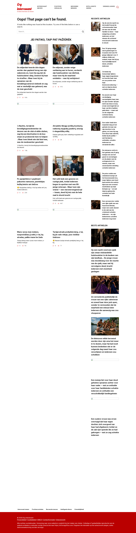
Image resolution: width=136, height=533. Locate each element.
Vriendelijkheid (109, 6)
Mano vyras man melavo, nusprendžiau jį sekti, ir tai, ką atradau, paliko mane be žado (30, 235)
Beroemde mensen (52, 509)
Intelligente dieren (66, 509)
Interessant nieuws (23, 509)
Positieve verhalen (37, 509)
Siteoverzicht (60, 520)
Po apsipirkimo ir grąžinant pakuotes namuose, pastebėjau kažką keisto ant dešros (31, 181)
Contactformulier (49, 520)
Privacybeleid (21, 520)
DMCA (39, 520)
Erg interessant (24, 6)
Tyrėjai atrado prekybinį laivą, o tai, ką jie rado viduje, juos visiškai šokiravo (68, 235)
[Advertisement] (105, 472)
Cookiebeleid (31, 520)
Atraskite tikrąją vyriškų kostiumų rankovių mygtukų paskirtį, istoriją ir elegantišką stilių (68, 129)
